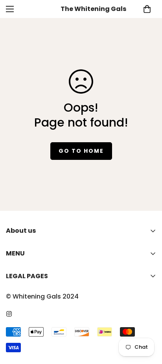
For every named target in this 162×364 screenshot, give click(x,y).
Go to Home (81, 151)
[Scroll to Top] (148, 322)
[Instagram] (9, 314)
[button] (147, 9)
